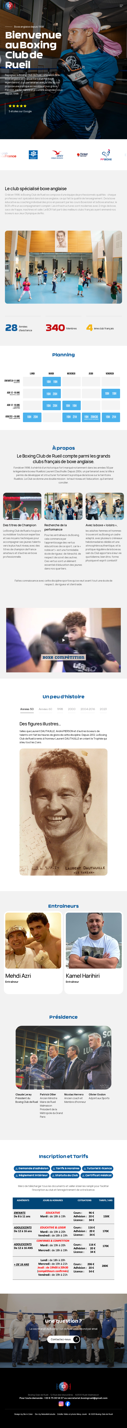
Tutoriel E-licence (99, 1168)
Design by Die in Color (23, 1414)
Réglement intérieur (33, 1175)
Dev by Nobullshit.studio (45, 1414)
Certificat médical (98, 1175)
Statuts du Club (66, 1175)
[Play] (63, 640)
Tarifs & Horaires (67, 1168)
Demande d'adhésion (33, 1168)
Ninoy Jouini (82, 1414)
